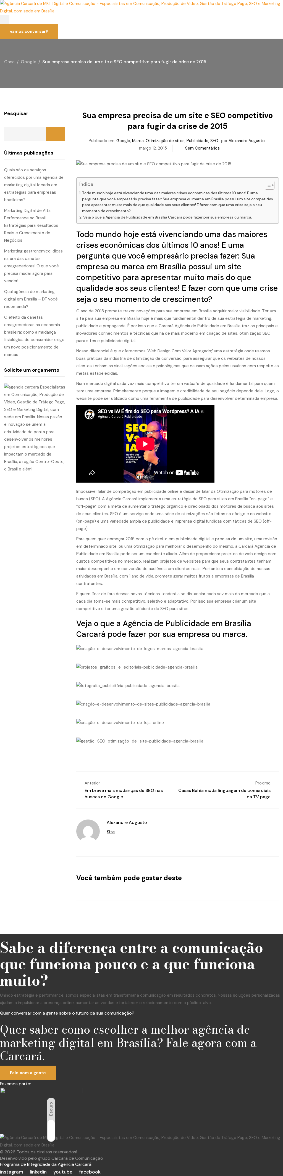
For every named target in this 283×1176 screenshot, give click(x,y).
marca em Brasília (153, 267)
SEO (214, 140)
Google (123, 140)
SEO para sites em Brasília (223, 499)
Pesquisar (16, 113)
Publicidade (197, 140)
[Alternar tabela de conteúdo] (267, 185)
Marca (138, 140)
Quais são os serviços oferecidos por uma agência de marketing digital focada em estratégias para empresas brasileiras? (34, 185)
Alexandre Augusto (247, 140)
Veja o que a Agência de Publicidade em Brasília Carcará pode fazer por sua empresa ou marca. (167, 217)
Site (111, 832)
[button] (4, 19)
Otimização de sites (165, 140)
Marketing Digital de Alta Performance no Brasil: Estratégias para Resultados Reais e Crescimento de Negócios (31, 225)
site (234, 267)
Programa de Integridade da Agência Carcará (45, 1164)
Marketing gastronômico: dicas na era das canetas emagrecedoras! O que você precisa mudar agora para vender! (33, 266)
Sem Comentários (202, 148)
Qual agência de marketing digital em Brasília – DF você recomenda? (31, 299)
